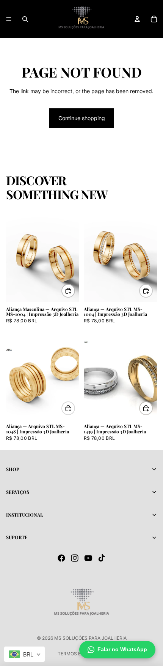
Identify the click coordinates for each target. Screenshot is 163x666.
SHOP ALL (144, 197)
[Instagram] (74, 558)
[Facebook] (61, 558)
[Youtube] (88, 558)
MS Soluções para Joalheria (90, 638)
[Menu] (8, 19)
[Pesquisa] (25, 19)
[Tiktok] (101, 558)
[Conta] (137, 19)
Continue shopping (81, 118)
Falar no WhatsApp (122, 649)
